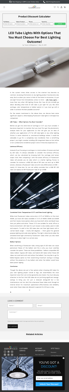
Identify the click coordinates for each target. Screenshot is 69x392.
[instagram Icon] (5, 354)
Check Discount (60, 24)
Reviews (53, 352)
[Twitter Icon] (8, 351)
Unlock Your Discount (49, 384)
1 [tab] (34, 338)
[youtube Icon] (8, 354)
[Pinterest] (12, 351)
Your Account (39, 354)
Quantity (44, 21)
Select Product (20, 21)
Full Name (6, 21)
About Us (22, 354)
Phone (31, 21)
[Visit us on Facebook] (5, 351)
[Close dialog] (63, 358)
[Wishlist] (54, 7)
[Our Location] (12, 354)
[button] (4, 7)
